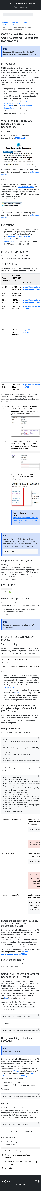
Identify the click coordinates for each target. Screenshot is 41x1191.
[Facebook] (5, 1181)
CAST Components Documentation (14, 22)
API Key (16, 1071)
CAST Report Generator (12, 25)
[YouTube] (8, 1181)
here (6, 998)
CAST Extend (20, 138)
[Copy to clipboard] (38, 738)
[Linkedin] (36, 1181)
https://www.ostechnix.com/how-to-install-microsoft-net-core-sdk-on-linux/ (25, 520)
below (16, 692)
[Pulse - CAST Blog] (39, 1181)
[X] (2, 1181)
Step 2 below (9, 687)
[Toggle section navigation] (38, 14)
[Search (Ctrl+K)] (18, 14)
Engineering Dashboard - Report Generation (18, 103)
